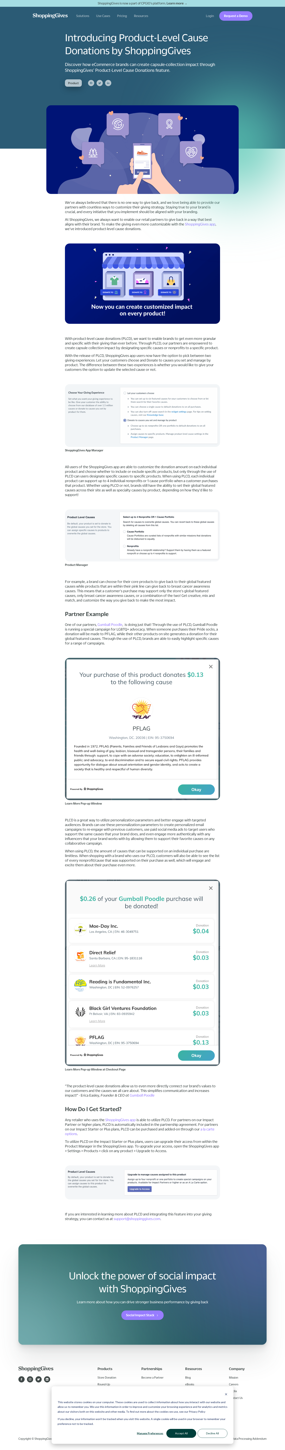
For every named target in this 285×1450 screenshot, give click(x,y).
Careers (233, 1384)
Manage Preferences (150, 1433)
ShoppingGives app (200, 224)
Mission (233, 1377)
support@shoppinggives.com (137, 1219)
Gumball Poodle (110, 624)
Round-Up (104, 1384)
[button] (82, 16)
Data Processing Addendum (249, 1438)
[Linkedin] (108, 83)
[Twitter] (100, 83)
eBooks (189, 1384)
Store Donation (107, 1377)
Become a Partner (152, 1377)
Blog (188, 1377)
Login (210, 16)
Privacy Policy (197, 1411)
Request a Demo (236, 16)
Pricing (122, 16)
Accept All (181, 1433)
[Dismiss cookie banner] (226, 1394)
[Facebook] (91, 83)
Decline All (212, 1433)
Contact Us (236, 1397)
